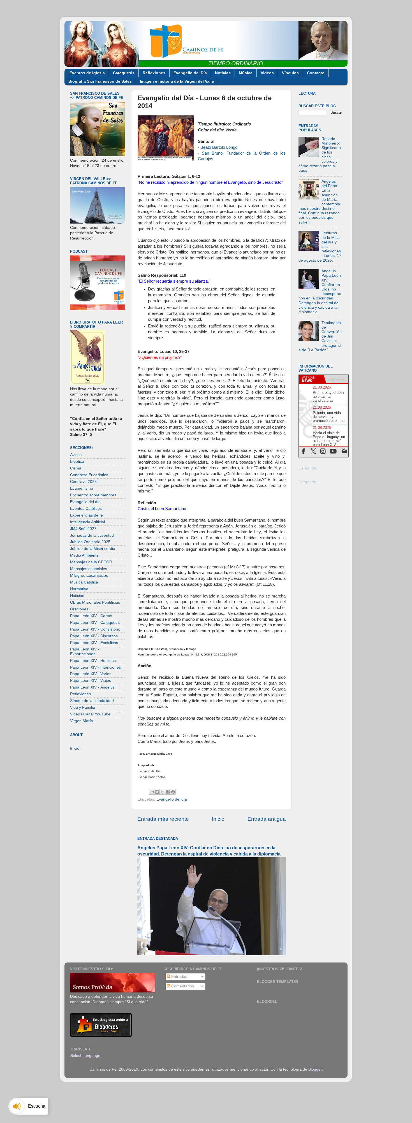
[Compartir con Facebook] (167, 792)
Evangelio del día (171, 799)
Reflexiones (154, 73)
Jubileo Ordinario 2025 (90, 542)
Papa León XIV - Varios (90, 674)
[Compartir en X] (162, 792)
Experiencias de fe (86, 515)
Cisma (75, 468)
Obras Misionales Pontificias (95, 602)
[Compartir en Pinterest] (173, 792)
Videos (267, 73)
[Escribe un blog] (157, 792)
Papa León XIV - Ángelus (92, 687)
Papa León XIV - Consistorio (95, 629)
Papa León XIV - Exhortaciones (84, 651)
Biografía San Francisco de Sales (100, 81)
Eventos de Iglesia (87, 73)
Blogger (315, 1069)
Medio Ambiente (84, 555)
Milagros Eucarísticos (89, 575)
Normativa (79, 589)
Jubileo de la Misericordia (92, 549)
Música (246, 73)
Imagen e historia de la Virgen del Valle (177, 81)
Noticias (223, 73)
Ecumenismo (81, 488)
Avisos (76, 455)
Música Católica (84, 582)
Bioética (77, 461)
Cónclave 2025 (83, 482)
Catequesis (124, 73)
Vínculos (290, 73)
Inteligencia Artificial (87, 522)
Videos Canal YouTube (90, 714)
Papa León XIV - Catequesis (95, 622)
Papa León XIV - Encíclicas (94, 643)
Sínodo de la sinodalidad (92, 701)
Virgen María (81, 721)
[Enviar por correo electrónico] (151, 792)
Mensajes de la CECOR (91, 562)
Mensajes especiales (88, 569)
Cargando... (309, 468)
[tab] (311, 379)
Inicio (218, 819)
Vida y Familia (82, 707)
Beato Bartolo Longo (218, 147)
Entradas (178, 977)
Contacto (316, 73)
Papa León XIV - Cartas (91, 616)
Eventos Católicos (86, 508)
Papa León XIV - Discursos (94, 636)
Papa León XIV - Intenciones (95, 667)
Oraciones (79, 609)
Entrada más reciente (163, 819)
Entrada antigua (266, 819)
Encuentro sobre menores (93, 495)
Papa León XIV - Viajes (90, 680)
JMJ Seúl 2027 (83, 529)
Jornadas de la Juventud (92, 535)
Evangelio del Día (190, 73)
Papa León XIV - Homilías (93, 661)
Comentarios (182, 986)
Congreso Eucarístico (89, 475)
